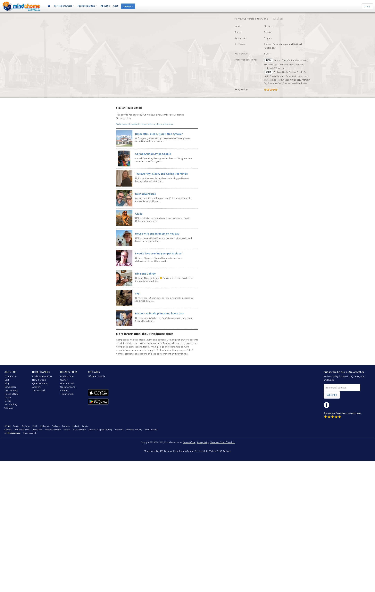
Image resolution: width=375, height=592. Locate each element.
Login (367, 6)
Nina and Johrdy (145, 273)
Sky (137, 293)
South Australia (79, 429)
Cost (115, 6)
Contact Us (10, 376)
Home (49, 6)
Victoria (66, 429)
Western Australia (53, 429)
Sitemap (8, 408)
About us (10, 372)
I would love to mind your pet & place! (158, 253)
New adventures (145, 193)
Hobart (76, 426)
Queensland (37, 429)
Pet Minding (10, 404)
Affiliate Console (96, 376)
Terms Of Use (189, 442)
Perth (34, 426)
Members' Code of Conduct (222, 442)
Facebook (326, 405)
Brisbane (26, 426)
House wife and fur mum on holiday (157, 233)
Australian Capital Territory (100, 429)
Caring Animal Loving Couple (153, 153)
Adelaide (56, 426)
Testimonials (11, 390)
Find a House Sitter (42, 376)
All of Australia (151, 429)
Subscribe (332, 395)
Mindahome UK (29, 433)
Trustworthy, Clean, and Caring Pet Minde (161, 173)
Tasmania (119, 429)
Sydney (16, 426)
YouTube (344, 405)
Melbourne (44, 426)
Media (7, 401)
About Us (105, 6)
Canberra (66, 426)
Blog (7, 383)
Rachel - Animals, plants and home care (159, 313)
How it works (39, 380)
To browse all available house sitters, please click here (145, 124)
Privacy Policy (203, 442)
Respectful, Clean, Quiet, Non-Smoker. (159, 133)
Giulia (139, 213)
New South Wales (21, 429)
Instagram (335, 405)
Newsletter (10, 387)
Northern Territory (134, 429)
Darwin (84, 426)
